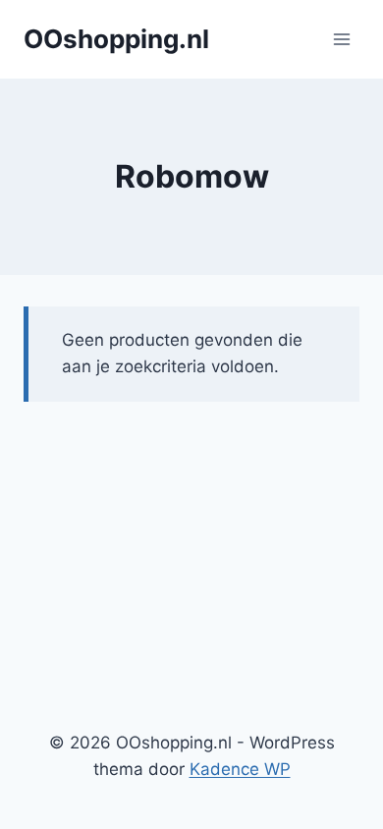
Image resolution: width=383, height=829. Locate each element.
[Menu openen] (341, 39)
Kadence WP (240, 769)
